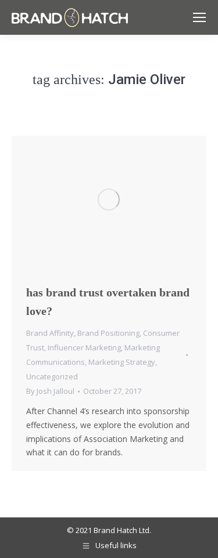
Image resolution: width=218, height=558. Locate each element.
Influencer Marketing (84, 347)
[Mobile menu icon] (199, 17)
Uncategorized (52, 376)
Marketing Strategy (121, 362)
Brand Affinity (50, 333)
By (50, 391)
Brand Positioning (108, 333)
